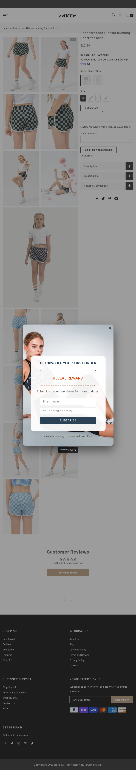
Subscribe (68, 420)
